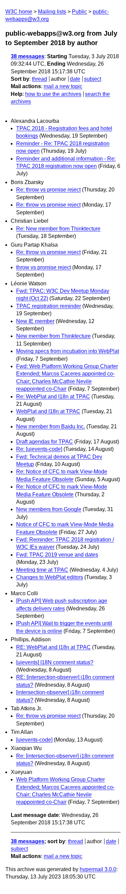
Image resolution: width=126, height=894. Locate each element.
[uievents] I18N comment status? (54, 662)
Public (79, 11)
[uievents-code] (34, 740)
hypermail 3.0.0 (98, 869)
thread (39, 79)
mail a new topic (63, 86)
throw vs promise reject (43, 267)
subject (92, 79)
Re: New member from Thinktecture (58, 228)
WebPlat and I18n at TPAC (48, 411)
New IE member (35, 321)
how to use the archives (53, 94)
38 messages (27, 56)
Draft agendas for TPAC (44, 441)
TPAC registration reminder (48, 306)
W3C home (18, 11)
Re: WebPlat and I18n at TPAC (53, 396)
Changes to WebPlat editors (49, 577)
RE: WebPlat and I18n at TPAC (53, 647)
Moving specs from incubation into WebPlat (67, 351)
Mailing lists (52, 11)
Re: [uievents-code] (39, 449)
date (75, 79)
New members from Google (48, 509)
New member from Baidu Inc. (50, 426)
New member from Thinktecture (53, 336)
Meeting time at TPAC (42, 570)
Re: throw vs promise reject (48, 189)
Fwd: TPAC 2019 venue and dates (57, 555)
